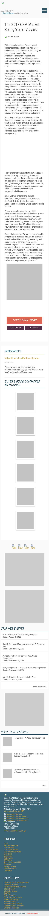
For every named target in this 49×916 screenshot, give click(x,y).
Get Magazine (11, 845)
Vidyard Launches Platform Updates (22, 358)
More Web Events (39, 687)
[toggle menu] (44, 10)
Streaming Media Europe (13, 904)
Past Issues (33, 328)
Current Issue (15, 328)
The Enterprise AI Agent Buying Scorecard (29, 738)
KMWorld (7, 893)
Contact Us (8, 871)
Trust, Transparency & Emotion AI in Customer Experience (24, 668)
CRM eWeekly (9, 848)
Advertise (7, 864)
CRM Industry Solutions (12, 852)
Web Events (8, 858)
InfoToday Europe (10, 891)
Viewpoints (8, 856)
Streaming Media (10, 901)
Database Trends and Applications (16, 883)
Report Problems (10, 869)
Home (6, 843)
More (44, 786)
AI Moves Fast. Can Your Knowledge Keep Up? (20, 634)
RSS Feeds (8, 860)
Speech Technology (11, 899)
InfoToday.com (9, 889)
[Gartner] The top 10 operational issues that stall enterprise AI (28, 755)
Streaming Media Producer (14, 906)
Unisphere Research (11, 908)
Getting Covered (10, 866)
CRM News (8, 854)
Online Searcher (10, 895)
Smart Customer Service (13, 897)
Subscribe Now (24, 320)
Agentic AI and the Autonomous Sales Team (19, 677)
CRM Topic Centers (11, 850)
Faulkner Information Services (15, 887)
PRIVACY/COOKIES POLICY (13, 831)
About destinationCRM (12, 862)
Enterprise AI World (11, 885)
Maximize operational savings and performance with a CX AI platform (27, 771)
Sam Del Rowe (8, 13)
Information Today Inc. (12, 811)
